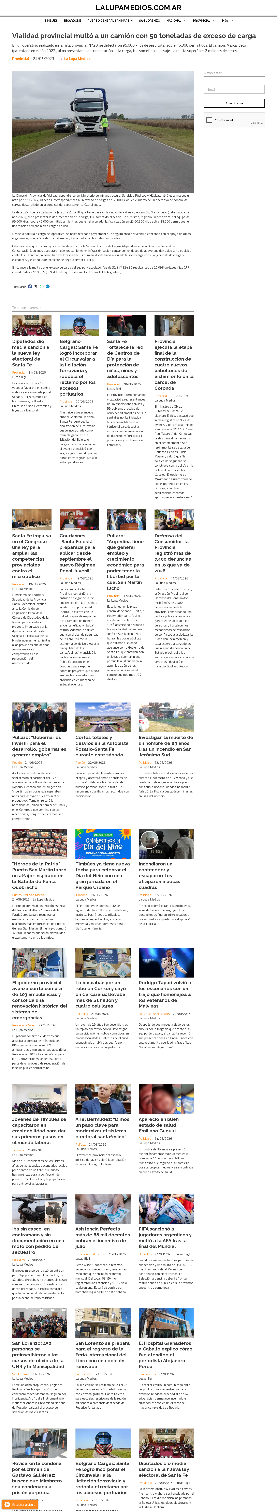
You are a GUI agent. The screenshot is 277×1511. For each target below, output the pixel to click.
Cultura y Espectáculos (154, 1013)
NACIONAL (173, 20)
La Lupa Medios (77, 58)
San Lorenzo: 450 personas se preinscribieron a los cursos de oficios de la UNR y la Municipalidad (38, 1354)
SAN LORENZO (149, 20)
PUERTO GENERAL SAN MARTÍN (110, 20)
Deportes (145, 1254)
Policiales (145, 762)
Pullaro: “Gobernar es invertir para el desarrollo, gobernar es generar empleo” (39, 746)
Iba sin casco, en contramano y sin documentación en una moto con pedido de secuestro (38, 1240)
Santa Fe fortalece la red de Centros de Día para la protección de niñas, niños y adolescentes (125, 358)
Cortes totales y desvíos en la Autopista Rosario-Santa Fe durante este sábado (102, 746)
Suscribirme (234, 103)
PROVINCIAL (201, 20)
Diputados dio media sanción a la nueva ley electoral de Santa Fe (30, 352)
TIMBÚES (51, 20)
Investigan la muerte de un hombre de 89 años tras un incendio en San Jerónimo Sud (166, 746)
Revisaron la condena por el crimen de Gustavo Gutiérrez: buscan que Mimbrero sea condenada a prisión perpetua (37, 1478)
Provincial (20, 58)
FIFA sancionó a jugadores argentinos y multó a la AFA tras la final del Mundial (165, 1237)
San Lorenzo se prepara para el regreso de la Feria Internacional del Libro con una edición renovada (102, 1354)
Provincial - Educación (90, 1254)
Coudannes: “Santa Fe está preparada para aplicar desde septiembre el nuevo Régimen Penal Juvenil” (77, 553)
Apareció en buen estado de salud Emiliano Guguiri (159, 1125)
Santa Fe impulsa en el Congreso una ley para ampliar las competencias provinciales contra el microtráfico (31, 556)
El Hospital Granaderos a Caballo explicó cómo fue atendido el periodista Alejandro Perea (165, 1354)
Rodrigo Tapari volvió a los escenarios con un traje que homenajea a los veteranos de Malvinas (165, 994)
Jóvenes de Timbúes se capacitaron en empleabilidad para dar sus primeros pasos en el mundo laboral (39, 1130)
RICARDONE (72, 20)
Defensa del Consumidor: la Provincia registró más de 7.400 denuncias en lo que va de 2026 (173, 553)
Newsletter (213, 73)
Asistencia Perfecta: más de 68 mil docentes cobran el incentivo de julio (102, 1237)
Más (225, 20)
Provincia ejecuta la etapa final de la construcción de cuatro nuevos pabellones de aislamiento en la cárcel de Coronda (174, 364)
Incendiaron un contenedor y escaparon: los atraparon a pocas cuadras (159, 875)
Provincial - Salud (23, 1025)
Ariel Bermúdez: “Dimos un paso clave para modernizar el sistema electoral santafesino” (102, 1127)
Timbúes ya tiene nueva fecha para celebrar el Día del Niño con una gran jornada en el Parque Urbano (102, 875)
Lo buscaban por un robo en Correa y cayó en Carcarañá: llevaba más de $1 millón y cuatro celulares (100, 994)
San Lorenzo (20, 1374)
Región (17, 762)
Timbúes (81, 895)
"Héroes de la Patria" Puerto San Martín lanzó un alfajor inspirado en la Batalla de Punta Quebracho (39, 875)
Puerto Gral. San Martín (28, 895)
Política (80, 1144)
